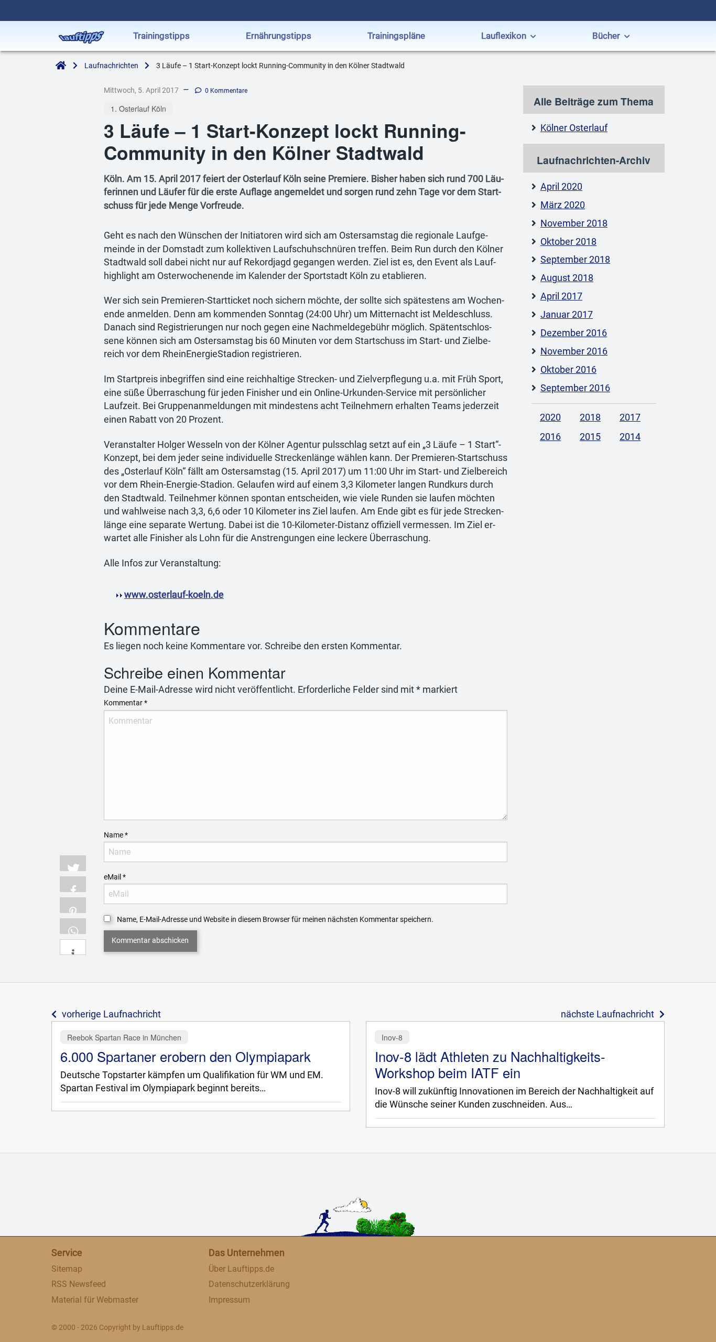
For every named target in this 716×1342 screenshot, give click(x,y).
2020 (550, 417)
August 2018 (566, 278)
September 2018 (575, 259)
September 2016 (575, 388)
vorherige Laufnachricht (111, 1014)
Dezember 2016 (573, 333)
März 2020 (562, 205)
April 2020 (561, 186)
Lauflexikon (503, 35)
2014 (630, 437)
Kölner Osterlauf (573, 128)
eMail (115, 877)
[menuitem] (161, 37)
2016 (550, 437)
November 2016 (573, 351)
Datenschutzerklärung (249, 1284)
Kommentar (125, 703)
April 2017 (561, 296)
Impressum (229, 1300)
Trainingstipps (161, 35)
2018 (590, 417)
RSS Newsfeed (78, 1284)
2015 (590, 437)
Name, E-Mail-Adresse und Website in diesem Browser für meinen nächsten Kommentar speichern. (275, 919)
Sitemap (66, 1269)
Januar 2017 (566, 314)
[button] (73, 863)
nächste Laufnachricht (607, 1014)
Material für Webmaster (94, 1300)
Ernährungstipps (278, 35)
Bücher (606, 35)
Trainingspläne (396, 35)
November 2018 (573, 223)
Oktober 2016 (568, 369)
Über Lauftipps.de (241, 1269)
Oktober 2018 (568, 242)
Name (116, 835)
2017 (630, 417)
